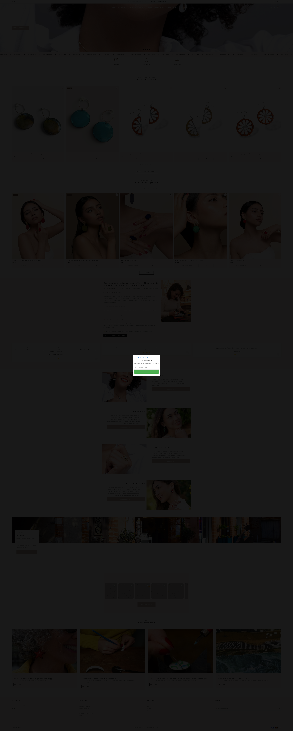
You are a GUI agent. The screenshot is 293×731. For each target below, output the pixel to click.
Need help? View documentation (146, 357)
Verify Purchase (146, 372)
